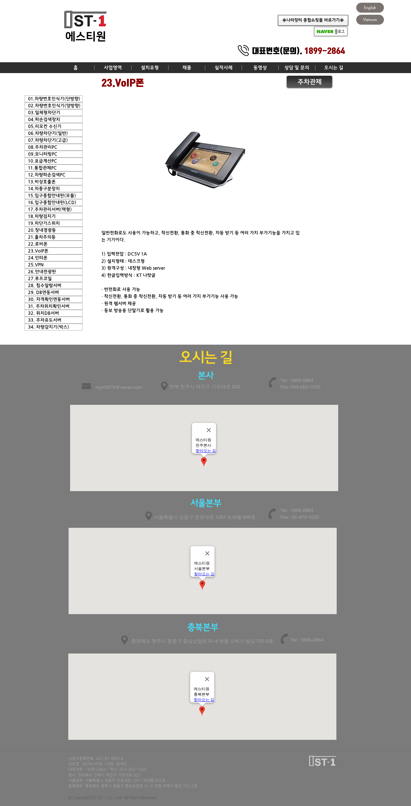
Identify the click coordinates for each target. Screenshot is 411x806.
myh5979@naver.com (118, 387)
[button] (112, 67)
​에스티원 (85, 37)
